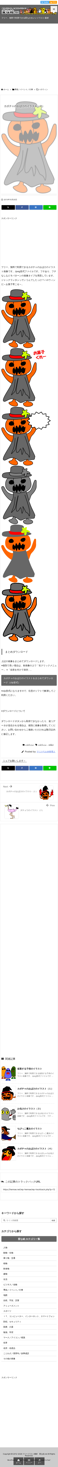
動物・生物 (8, 1253)
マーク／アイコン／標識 (14, 1337)
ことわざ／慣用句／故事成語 (16, 1353)
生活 (5, 1279)
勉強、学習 (8, 1332)
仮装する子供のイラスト (29, 1068)
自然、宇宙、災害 (11, 1300)
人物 (5, 1247)
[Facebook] (22, 207)
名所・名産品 (9, 1348)
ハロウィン (43, 89)
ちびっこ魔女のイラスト (29, 1128)
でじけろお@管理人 (45, 751)
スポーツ (7, 1311)
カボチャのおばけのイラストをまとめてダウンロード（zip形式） (28, 680)
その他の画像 (9, 1358)
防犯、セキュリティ (12, 1321)
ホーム (6, 89)
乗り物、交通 (9, 1258)
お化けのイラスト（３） (29, 1108)
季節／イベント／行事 (24, 89)
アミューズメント (11, 1306)
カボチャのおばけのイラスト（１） (35, 1088)
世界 (5, 1342)
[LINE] (50, 207)
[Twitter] (8, 207)
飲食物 (6, 1268)
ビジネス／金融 (10, 1284)
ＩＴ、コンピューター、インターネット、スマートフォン (29, 1316)
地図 (5, 1295)
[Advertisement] (29, 54)
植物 (5, 1263)
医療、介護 (8, 1327)
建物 (5, 1274)
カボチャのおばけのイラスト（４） (35, 1148)
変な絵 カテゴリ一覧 (29, 1238)
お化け (51, 745)
